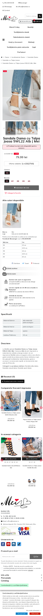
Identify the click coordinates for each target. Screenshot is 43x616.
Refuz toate (35, 613)
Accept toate (22, 613)
